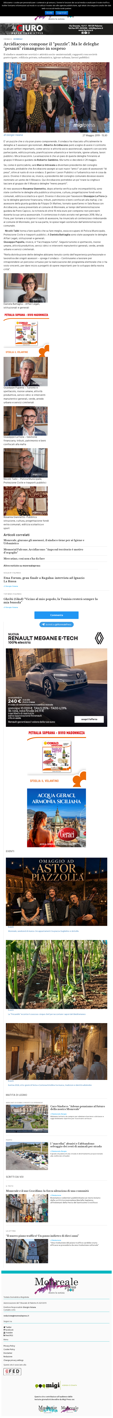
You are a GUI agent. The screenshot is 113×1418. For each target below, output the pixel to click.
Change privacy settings (13, 1360)
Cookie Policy (9, 1349)
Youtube (9, 1333)
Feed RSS (9, 1336)
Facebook (9, 1330)
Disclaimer (8, 1353)
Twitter (8, 1327)
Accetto (49, 13)
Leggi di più (62, 13)
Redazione (8, 1357)
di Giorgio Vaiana (13, 135)
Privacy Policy (9, 1346)
